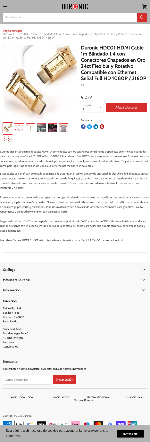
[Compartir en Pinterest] (102, 126)
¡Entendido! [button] (131, 433)
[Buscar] (142, 17)
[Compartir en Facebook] (83, 126)
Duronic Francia (68, 397)
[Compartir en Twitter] (89, 126)
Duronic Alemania (106, 397)
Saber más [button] (13, 436)
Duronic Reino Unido (28, 397)
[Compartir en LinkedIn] (95, 126)
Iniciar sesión (64, 379)
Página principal (12, 31)
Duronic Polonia (83, 400)
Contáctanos (10, 346)
